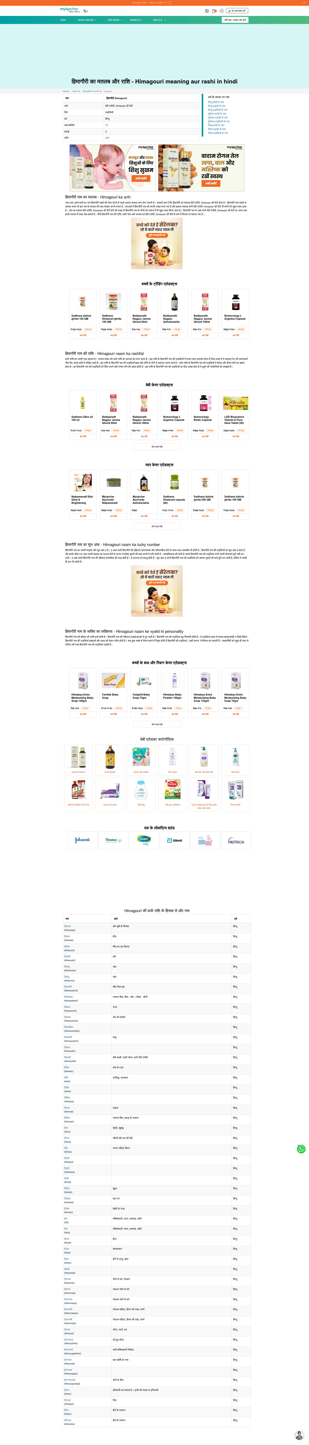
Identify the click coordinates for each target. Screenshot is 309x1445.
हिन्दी (66, 1178)
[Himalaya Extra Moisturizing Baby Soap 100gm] (83, 680)
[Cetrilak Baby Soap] (113, 680)
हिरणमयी (68, 1309)
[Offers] (207, 10)
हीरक (66, 1239)
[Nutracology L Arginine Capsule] (235, 301)
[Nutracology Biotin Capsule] (205, 402)
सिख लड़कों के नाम (217, 129)
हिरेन (66, 1410)
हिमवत (67, 1047)
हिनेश (66, 1208)
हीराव (66, 1390)
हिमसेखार (68, 997)
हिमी (66, 1077)
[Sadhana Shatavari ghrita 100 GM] (113, 301)
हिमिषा (67, 1097)
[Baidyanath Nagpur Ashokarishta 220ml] (174, 301)
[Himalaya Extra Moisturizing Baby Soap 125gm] (205, 680)
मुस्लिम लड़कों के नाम (218, 117)
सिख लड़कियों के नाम (218, 133)
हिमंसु (66, 977)
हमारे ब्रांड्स (113, 20)
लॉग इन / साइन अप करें (235, 20)
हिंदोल (67, 1188)
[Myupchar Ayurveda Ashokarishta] (144, 482)
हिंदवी (66, 1158)
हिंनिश (67, 1118)
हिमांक (67, 936)
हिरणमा (67, 1279)
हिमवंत (67, 1007)
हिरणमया (68, 1299)
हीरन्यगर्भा (68, 1349)
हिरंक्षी (67, 1269)
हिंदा (66, 1148)
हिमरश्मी (68, 986)
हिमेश (66, 1067)
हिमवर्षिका (68, 1027)
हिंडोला (67, 1198)
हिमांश (67, 946)
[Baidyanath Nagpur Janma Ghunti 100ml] (205, 301)
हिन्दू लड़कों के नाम (216, 106)
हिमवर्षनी (68, 1037)
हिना (66, 1128)
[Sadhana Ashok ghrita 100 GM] (83, 301)
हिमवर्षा (67, 1017)
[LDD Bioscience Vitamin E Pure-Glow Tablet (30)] (235, 402)
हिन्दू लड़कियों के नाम (217, 110)
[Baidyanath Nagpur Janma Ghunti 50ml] (144, 301)
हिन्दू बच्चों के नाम (216, 102)
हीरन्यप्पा (68, 1370)
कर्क (107, 138)
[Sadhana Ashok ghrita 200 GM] (205, 482)
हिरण (66, 1259)
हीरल (66, 1249)
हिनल (66, 1138)
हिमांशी (67, 956)
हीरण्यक (68, 1360)
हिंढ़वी (67, 1168)
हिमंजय (67, 926)
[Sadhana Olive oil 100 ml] (83, 402)
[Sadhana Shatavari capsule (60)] (174, 482)
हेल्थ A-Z (158, 20)
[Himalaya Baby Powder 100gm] (174, 680)
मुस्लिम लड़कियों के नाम (219, 121)
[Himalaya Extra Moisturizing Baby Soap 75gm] (235, 680)
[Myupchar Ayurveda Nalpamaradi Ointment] (113, 482)
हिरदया (67, 1400)
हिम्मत (67, 1108)
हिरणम (67, 1289)
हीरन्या (67, 1329)
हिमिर (66, 1087)
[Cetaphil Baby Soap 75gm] (144, 680)
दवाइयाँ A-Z (135, 20)
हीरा (66, 1228)
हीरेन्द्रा (67, 1420)
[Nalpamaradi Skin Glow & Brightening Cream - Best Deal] (83, 482)
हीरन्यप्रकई (69, 1380)
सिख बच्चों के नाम (216, 125)
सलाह (63, 20)
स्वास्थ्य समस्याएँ (85, 20)
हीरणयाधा (68, 1339)
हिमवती (67, 1057)
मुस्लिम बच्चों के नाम (217, 113)
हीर (65, 1218)
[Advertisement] (154, 48)
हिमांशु (67, 966)
